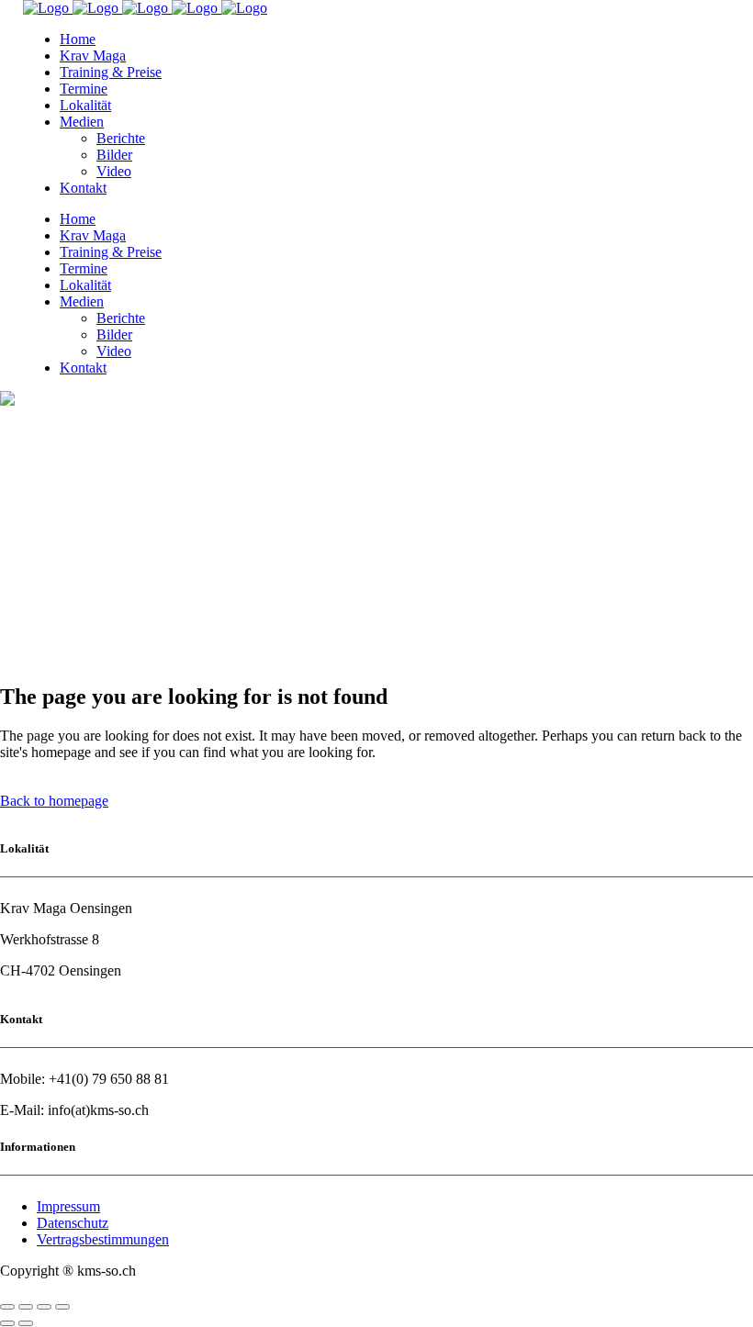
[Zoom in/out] (62, 1307)
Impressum (68, 1206)
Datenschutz (72, 1223)
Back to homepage (54, 800)
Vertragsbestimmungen (103, 1239)
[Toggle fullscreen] (44, 1307)
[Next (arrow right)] (25, 1323)
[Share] (25, 1307)
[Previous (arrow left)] (7, 1323)
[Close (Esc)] (7, 1307)
